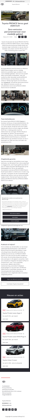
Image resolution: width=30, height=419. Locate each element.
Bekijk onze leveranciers (7, 209)
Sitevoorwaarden (6, 393)
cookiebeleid (9, 206)
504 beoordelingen (20, 1)
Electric (22, 121)
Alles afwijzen (15, 217)
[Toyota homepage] (2, 4)
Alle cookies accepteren (15, 213)
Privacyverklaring (6, 387)
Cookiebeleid (5, 386)
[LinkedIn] (25, 37)
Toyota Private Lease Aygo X (12, 313)
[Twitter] (22, 37)
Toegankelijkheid (6, 394)
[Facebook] (19, 37)
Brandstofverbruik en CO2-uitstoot (11, 391)
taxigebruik (7, 82)
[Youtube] (12, 409)
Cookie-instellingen (15, 220)
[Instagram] (6, 409)
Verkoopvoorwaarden (8, 389)
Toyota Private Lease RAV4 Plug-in (14, 336)
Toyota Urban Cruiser (10, 360)
